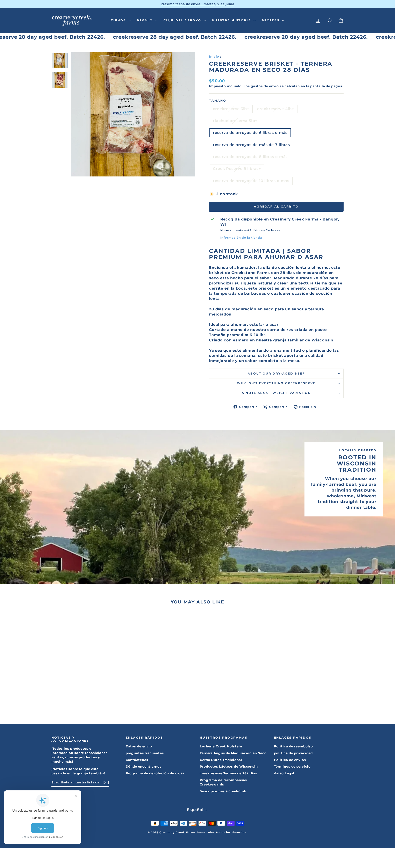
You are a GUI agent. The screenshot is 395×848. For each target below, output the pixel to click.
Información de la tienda (241, 237)
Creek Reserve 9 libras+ (237, 168)
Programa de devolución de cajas (155, 773)
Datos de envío (139, 746)
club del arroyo (183, 20)
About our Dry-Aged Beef (276, 373)
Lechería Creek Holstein (221, 746)
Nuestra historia (232, 20)
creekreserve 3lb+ (231, 109)
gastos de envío (265, 86)
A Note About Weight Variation (276, 393)
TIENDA (119, 20)
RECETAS (271, 20)
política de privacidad (293, 753)
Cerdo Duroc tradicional (221, 760)
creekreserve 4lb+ (275, 109)
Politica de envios (290, 760)
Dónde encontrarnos (143, 766)
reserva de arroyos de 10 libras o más (251, 181)
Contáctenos (137, 760)
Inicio (214, 56)
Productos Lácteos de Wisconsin (229, 766)
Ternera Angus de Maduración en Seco (233, 753)
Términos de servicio (292, 766)
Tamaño (217, 100)
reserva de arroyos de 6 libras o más (250, 132)
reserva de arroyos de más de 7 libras (251, 145)
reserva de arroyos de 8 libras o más (250, 156)
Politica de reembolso (293, 746)
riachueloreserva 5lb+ (235, 120)
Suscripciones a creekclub (223, 791)
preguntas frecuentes (145, 753)
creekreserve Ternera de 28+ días (228, 773)
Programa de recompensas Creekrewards (223, 782)
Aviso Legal (284, 773)
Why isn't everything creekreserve (276, 383)
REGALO (145, 20)
